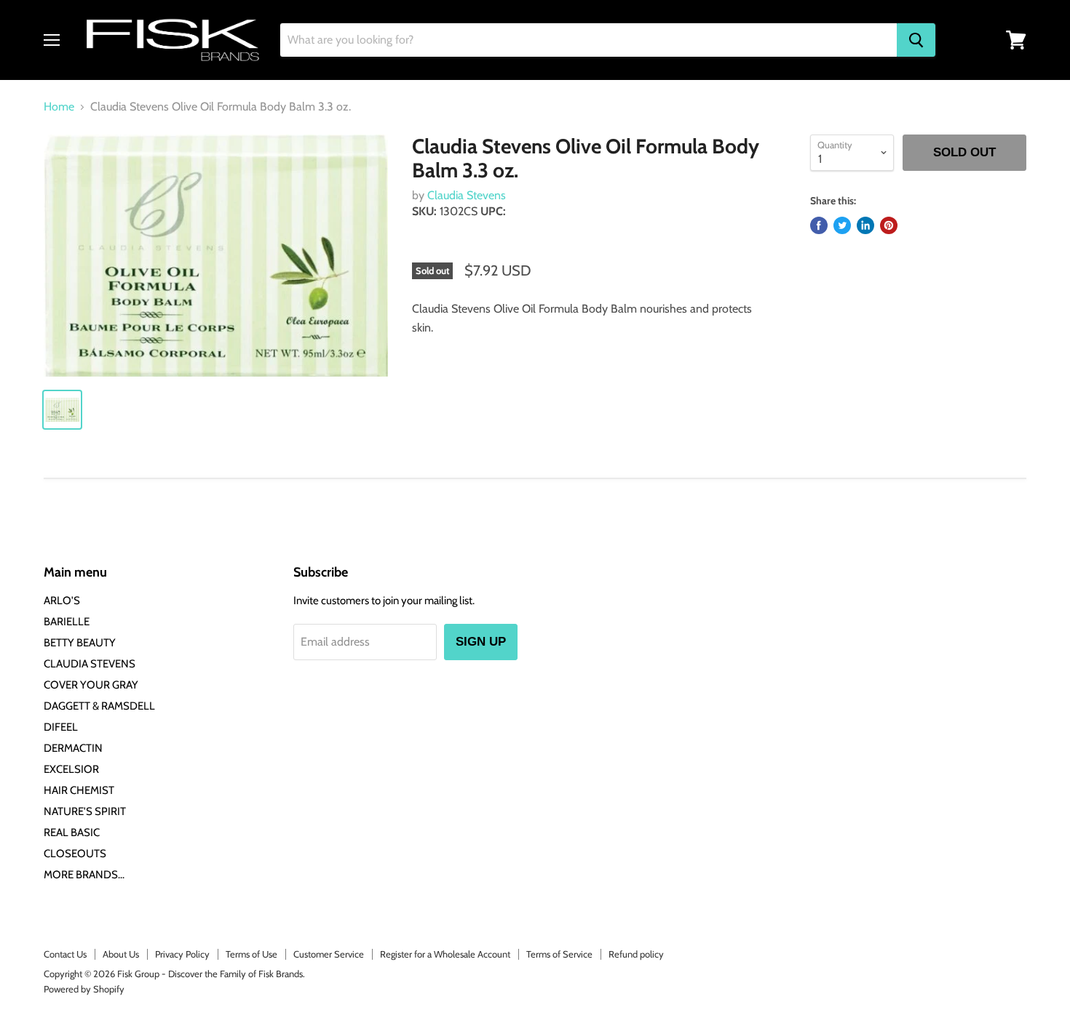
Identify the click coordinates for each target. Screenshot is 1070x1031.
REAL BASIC (72, 832)
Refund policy (636, 954)
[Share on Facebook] (819, 225)
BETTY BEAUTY (80, 642)
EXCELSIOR (71, 769)
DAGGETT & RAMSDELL (99, 706)
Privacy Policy (182, 954)
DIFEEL (61, 727)
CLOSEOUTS (75, 853)
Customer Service (328, 954)
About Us (121, 954)
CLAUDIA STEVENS (89, 663)
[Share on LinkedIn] (865, 225)
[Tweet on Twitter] (842, 225)
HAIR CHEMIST (79, 790)
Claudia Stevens (466, 195)
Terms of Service (559, 954)
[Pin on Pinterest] (888, 225)
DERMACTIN (73, 748)
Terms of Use (251, 954)
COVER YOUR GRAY (91, 684)
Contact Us (65, 954)
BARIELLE (67, 621)
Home (59, 106)
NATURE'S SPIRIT (85, 811)
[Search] (916, 40)
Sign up (481, 642)
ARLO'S (62, 600)
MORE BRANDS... (84, 874)
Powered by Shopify (84, 989)
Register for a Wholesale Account (445, 954)
